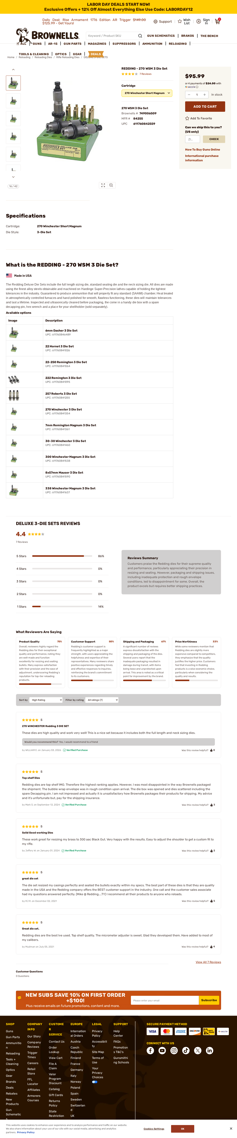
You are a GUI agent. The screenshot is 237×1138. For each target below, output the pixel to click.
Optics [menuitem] (61, 54)
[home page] (48, 36)
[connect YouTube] (162, 1050)
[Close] (231, 1128)
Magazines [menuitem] (97, 43)
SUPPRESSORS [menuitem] (124, 43)
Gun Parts (13, 1037)
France (75, 1064)
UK (72, 1116)
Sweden (76, 1099)
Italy (74, 1075)
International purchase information (202, 158)
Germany (77, 1070)
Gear (9, 1075)
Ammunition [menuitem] (152, 43)
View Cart (55, 1058)
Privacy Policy (26, 1132)
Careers (32, 1063)
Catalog (54, 1089)
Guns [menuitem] (37, 43)
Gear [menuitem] (77, 54)
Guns (9, 1031)
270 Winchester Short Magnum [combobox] (145, 93)
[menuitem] (23, 44)
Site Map (98, 1052)
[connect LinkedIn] (209, 1050)
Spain (75, 1093)
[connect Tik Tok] (186, 1050)
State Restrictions (56, 1116)
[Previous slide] (13, 70)
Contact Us (56, 1041)
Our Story (34, 1036)
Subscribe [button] (209, 1000)
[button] (203, 21)
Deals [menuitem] (96, 54)
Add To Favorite (201, 118)
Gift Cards (56, 1095)
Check (214, 139)
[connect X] (197, 1050)
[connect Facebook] (150, 1050)
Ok (182, 1128)
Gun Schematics (13, 1114)
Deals (10, 1087)
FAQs (117, 1041)
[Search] (140, 36)
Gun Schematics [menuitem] (161, 36)
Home (10, 57)
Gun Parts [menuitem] (73, 43)
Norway (76, 1081)
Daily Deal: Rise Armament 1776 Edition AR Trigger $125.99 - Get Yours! (94, 21)
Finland (76, 1058)
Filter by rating (75, 700)
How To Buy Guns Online (202, 149)
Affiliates (33, 1090)
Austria (76, 1041)
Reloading (13, 1053)
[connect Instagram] (174, 1050)
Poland (75, 1087)
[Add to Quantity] (204, 94)
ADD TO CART (205, 107)
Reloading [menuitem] (178, 43)
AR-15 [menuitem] (53, 43)
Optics (10, 1070)
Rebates (11, 1093)
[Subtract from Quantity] (189, 94)
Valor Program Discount (55, 1078)
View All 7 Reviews (208, 962)
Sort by (23, 700)
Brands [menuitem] (187, 36)
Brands (11, 1081)
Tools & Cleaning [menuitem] (34, 54)
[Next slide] (13, 177)
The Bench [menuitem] (209, 36)
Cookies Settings (154, 1128)
